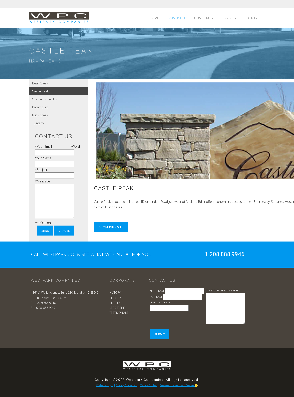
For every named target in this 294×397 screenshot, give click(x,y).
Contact (254, 18)
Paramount (40, 107)
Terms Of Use (148, 385)
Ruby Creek (40, 115)
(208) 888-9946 (46, 303)
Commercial (204, 18)
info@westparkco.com (51, 298)
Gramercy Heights (45, 99)
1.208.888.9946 (224, 254)
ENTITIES (115, 303)
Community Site (111, 227)
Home (154, 18)
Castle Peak (40, 91)
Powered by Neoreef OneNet (177, 385)
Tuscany (38, 123)
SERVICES (116, 298)
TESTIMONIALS (119, 313)
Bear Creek (40, 83)
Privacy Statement (126, 385)
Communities (176, 18)
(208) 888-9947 (45, 308)
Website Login (104, 385)
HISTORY (115, 292)
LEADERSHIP (117, 308)
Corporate (230, 18)
